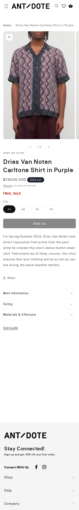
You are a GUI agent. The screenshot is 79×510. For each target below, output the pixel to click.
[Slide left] (30, 147)
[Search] (56, 6)
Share (11, 278)
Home (7, 25)
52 (39, 210)
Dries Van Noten (13, 153)
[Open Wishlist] (63, 6)
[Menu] (6, 6)
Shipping (7, 185)
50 (25, 210)
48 (11, 210)
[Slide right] (49, 147)
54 (54, 210)
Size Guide (10, 328)
